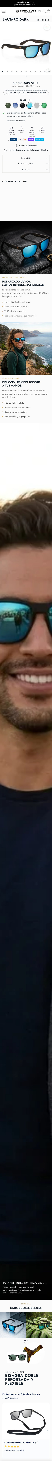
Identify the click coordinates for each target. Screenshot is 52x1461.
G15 (8, 105)
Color (26, 100)
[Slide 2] (27, 1340)
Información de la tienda (16, 120)
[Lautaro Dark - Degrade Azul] (7, 209)
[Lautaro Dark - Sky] (13, 209)
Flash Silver (37, 105)
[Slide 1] (25, 1340)
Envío (26, 169)
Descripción (26, 164)
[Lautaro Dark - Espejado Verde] (23, 209)
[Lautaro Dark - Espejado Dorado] (20, 209)
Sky (30, 105)
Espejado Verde (44, 105)
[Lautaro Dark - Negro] (10, 209)
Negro (22, 105)
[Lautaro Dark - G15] (4, 209)
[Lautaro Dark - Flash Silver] (17, 209)
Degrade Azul (15, 105)
